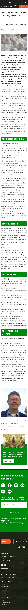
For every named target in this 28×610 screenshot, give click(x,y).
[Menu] (25, 2)
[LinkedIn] (3, 492)
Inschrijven (13, 513)
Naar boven (21, 547)
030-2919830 (4, 568)
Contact (3, 584)
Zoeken (3, 600)
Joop (2, 429)
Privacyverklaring (5, 602)
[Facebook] (10, 485)
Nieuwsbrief (4, 590)
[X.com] (3, 485)
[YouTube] (22, 485)
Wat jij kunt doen (5, 586)
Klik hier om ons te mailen (7, 577)
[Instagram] (16, 485)
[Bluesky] (10, 492)
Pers (2, 588)
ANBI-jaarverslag (5, 604)
